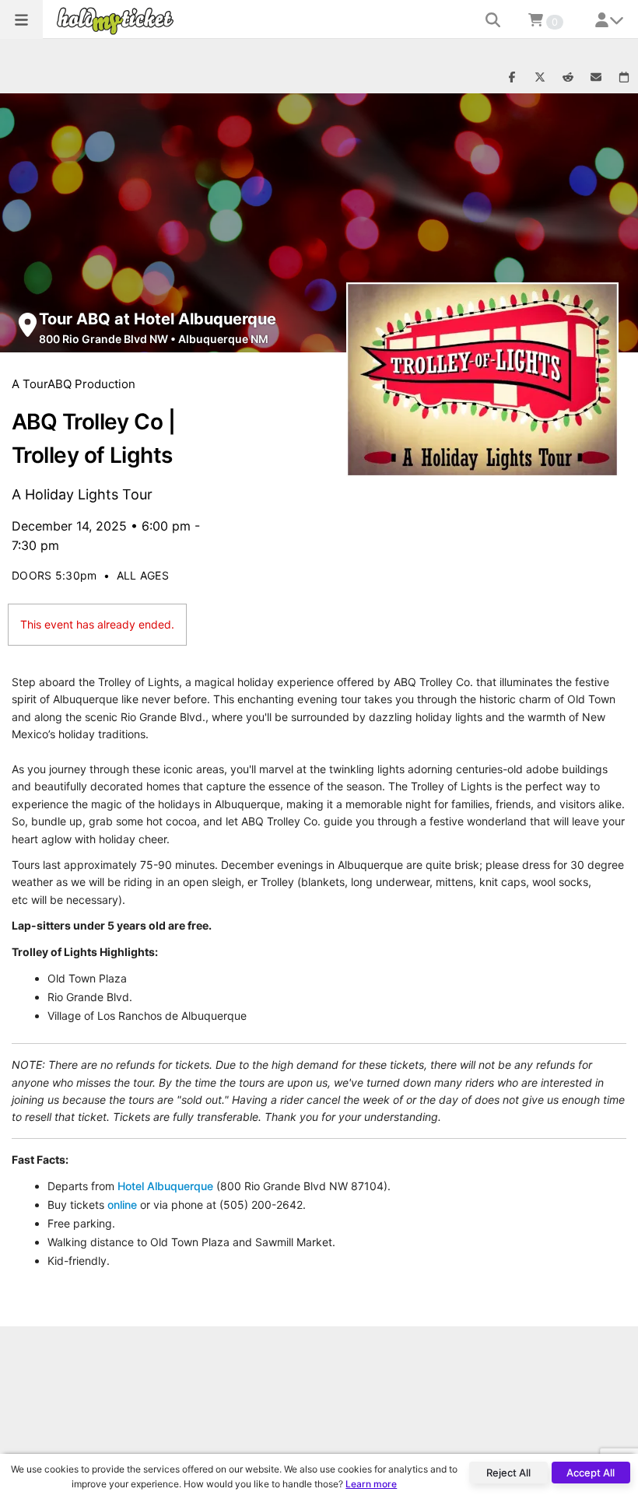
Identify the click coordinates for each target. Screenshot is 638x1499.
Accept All (590, 1472)
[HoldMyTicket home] (118, 20)
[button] (21, 19)
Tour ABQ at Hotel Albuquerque (157, 319)
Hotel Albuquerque (165, 1186)
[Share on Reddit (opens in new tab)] (568, 77)
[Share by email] (596, 77)
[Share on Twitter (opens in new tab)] (540, 77)
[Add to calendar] (624, 77)
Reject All (508, 1472)
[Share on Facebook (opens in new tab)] (512, 77)
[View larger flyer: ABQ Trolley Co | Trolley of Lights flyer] (482, 379)
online (122, 1204)
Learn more (371, 1484)
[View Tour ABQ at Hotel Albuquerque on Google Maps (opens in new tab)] (28, 324)
